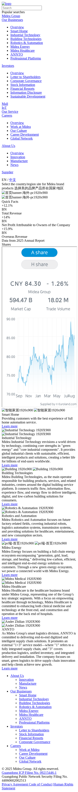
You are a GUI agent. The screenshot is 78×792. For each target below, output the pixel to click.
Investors (8, 66)
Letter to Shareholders (25, 77)
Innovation (17, 157)
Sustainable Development (27, 96)
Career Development (24, 134)
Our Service (10, 111)
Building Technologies (25, 39)
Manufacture (19, 161)
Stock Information (22, 85)
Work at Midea (20, 127)
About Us (8, 146)
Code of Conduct (40, 784)
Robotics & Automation (26, 43)
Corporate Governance (26, 81)
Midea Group (11, 16)
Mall (5, 104)
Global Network (21, 138)
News (14, 165)
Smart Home (19, 31)
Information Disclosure (26, 92)
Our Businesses (12, 20)
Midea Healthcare (22, 50)
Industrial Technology (25, 35)
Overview (17, 27)
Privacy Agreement (15, 784)
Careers (7, 115)
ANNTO (16, 54)
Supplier (7, 172)
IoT (4, 107)
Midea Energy (20, 46)
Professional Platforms (25, 58)
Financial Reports (22, 88)
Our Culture (18, 130)
